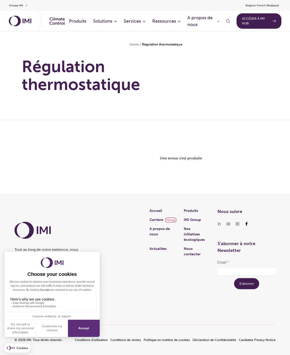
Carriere (156, 220)
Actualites (158, 248)
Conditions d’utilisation (91, 340)
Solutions (102, 21)
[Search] (228, 21)
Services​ (132, 21)
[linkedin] (219, 224)
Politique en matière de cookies (167, 340)
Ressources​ (164, 21)
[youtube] (228, 224)
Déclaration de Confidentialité (214, 340)
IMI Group (192, 220)
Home (134, 44)
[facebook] (246, 224)
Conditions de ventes (125, 340)
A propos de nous (200, 21)
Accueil (156, 210)
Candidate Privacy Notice (257, 340)
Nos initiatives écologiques (194, 234)
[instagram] (237, 224)
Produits (77, 21)
